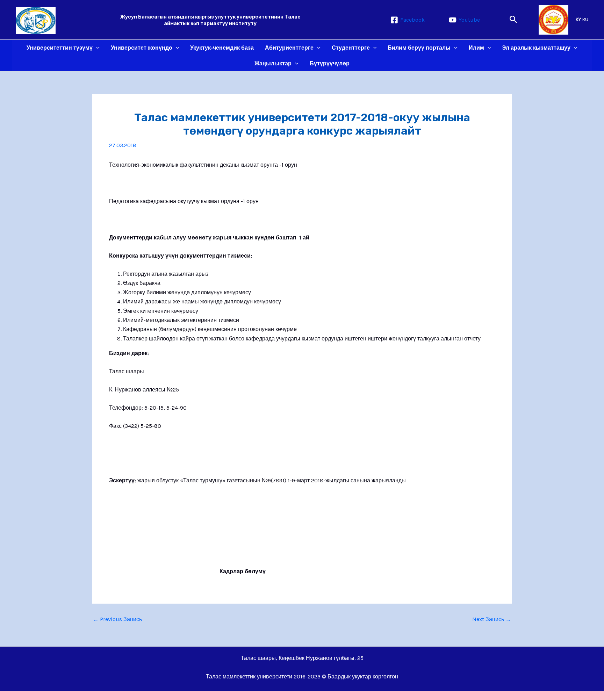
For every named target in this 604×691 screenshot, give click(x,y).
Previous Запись (117, 619)
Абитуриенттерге (289, 47)
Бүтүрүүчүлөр (330, 63)
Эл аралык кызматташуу (536, 47)
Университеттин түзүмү (60, 47)
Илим (476, 47)
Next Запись (491, 619)
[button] (513, 20)
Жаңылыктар (273, 63)
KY (578, 19)
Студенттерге (351, 47)
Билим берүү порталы (419, 47)
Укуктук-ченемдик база (222, 47)
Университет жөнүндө (141, 47)
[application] (96, 48)
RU (585, 19)
